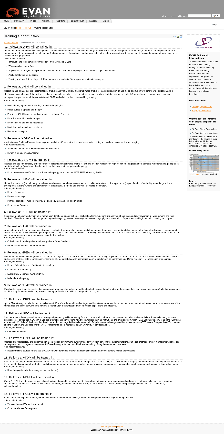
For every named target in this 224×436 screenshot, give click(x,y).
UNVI (26, 46)
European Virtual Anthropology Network (34, 9)
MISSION (46, 21)
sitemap (104, 426)
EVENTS (93, 21)
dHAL (25, 226)
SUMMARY (19, 21)
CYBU (27, 338)
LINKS (106, 21)
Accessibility (176, 16)
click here (195, 174)
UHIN (25, 86)
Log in (215, 24)
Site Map (165, 16)
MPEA (25, 252)
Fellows (28, 28)
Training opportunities (202, 106)
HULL (27, 393)
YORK (25, 138)
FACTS (33, 21)
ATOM (27, 357)
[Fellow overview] (204, 163)
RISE (24, 212)
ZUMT (25, 285)
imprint (120, 426)
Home (18, 28)
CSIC (25, 159)
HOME (6, 21)
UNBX (25, 179)
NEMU (27, 377)
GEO (26, 313)
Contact (186, 16)
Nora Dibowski (12, 43)
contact (112, 426)
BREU (27, 299)
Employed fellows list (201, 110)
